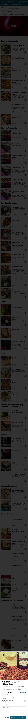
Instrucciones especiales (8, 705)
